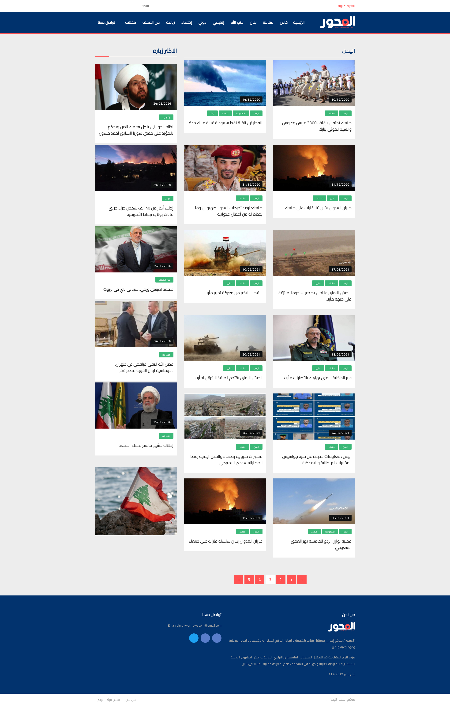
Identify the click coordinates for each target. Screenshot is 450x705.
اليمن (345, 113)
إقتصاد (186, 22)
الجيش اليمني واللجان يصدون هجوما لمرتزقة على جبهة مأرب (315, 296)
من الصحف (151, 22)
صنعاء (332, 113)
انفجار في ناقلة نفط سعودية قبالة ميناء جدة (225, 123)
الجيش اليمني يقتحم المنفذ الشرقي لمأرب (228, 378)
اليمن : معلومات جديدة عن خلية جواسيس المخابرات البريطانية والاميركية (317, 459)
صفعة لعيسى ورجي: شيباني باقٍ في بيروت (138, 289)
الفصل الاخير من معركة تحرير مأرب (233, 293)
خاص (284, 22)
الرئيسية (299, 22)
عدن (332, 198)
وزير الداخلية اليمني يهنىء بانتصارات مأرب (318, 378)
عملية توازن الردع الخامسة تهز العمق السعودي (321, 544)
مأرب (318, 283)
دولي (202, 22)
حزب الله (237, 22)
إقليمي (218, 22)
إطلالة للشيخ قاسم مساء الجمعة (145, 445)
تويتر (101, 699)
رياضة (170, 22)
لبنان (253, 22)
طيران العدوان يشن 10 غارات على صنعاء (318, 208)
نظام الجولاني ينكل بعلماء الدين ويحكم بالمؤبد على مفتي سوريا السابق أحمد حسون (136, 130)
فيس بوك (113, 699)
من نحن (130, 699)
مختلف (130, 22)
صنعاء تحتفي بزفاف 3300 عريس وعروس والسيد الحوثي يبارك (317, 126)
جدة (212, 113)
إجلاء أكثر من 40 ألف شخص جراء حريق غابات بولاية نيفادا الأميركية (141, 211)
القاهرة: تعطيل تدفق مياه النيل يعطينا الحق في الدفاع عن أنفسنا (285, 6)
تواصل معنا (106, 22)
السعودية (241, 113)
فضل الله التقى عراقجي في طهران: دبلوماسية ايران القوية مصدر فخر (144, 367)
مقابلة (268, 22)
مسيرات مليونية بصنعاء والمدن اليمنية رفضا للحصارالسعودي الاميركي (226, 459)
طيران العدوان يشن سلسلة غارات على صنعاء (225, 541)
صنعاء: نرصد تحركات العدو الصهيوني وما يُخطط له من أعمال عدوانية (228, 211)
